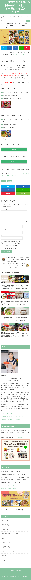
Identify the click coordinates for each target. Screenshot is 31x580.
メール (3, 229)
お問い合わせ (15, 573)
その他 (4, 560)
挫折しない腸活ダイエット (10, 533)
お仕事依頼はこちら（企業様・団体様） (13, 416)
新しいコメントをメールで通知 (9, 245)
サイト (2, 235)
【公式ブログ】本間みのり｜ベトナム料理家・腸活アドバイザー (15, 6)
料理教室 (10, 181)
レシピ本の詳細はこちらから (9, 488)
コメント (4, 209)
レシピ (5, 520)
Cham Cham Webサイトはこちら (11, 419)
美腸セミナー (6, 542)
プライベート (6, 555)
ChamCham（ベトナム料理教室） (16, 570)
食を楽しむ (6, 547)
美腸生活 (5, 525)
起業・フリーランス (8, 551)
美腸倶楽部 (20, 437)
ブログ (4, 181)
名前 (3, 224)
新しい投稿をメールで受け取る (9, 248)
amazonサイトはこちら (7, 485)
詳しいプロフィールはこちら (10, 413)
